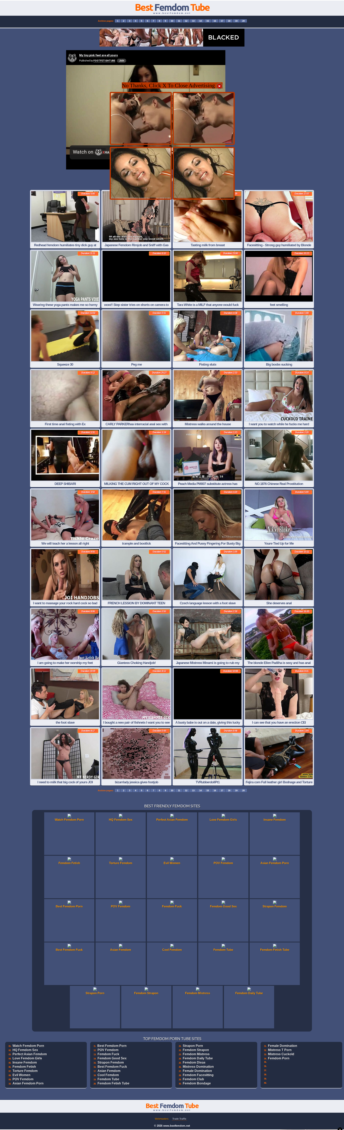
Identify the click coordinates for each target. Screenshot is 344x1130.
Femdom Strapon (196, 1050)
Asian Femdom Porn (28, 1083)
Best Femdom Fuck (112, 1066)
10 (172, 21)
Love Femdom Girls (27, 1058)
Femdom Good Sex (112, 1058)
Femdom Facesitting (198, 1075)
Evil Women (21, 1075)
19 (236, 21)
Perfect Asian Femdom (30, 1054)
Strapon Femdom (111, 1062)
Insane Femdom (25, 1062)
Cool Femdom (108, 1075)
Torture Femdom (25, 1071)
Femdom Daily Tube (198, 1058)
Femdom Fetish (24, 1066)
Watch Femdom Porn (28, 1045)
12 (186, 21)
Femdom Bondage (197, 1083)
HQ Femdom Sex (25, 1050)
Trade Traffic (179, 1118)
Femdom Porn (278, 1058)
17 (222, 21)
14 (200, 21)
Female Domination (197, 1071)
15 (207, 21)
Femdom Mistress (196, 1054)
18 (229, 21)
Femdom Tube (108, 1079)
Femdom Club (193, 1079)
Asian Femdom (109, 1071)
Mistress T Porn (280, 1050)
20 (243, 21)
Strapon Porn (193, 1045)
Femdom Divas (194, 1062)
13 (193, 21)
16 (215, 21)
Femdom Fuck (108, 1054)
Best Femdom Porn (112, 1045)
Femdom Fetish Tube (113, 1083)
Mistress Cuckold (281, 1054)
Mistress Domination (198, 1066)
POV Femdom (23, 1079)
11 (179, 21)
